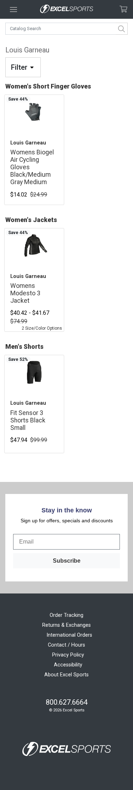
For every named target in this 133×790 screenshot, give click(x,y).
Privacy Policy (68, 655)
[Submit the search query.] (122, 29)
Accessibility (68, 665)
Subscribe (67, 561)
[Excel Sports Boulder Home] (66, 9)
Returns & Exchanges (66, 625)
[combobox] (66, 29)
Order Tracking (66, 615)
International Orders (69, 635)
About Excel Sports (66, 675)
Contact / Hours (66, 645)
